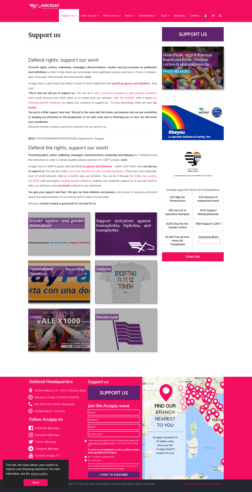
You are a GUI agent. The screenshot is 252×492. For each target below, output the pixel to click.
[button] (213, 15)
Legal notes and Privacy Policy (203, 483)
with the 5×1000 (124, 97)
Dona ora (193, 256)
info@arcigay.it (43, 411)
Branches (179, 15)
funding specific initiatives (76, 180)
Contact (194, 15)
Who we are (86, 483)
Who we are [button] (89, 15)
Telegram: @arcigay (47, 448)
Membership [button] (146, 15)
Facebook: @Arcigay (47, 428)
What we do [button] (111, 15)
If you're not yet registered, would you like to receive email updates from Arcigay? (113, 451)
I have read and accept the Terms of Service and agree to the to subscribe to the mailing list (113, 443)
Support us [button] (68, 15)
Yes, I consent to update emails (101, 457)
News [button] (129, 15)
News (138, 483)
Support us (193, 34)
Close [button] (35, 482)
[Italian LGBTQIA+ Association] (44, 5)
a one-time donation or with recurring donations (95, 171)
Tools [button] (164, 15)
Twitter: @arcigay (45, 441)
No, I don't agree (94, 460)
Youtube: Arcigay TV (47, 455)
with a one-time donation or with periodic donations (125, 93)
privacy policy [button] (39, 473)
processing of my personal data (101, 443)
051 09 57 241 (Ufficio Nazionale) (54, 404)
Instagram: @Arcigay (47, 435)
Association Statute (108, 483)
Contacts (59, 411)
